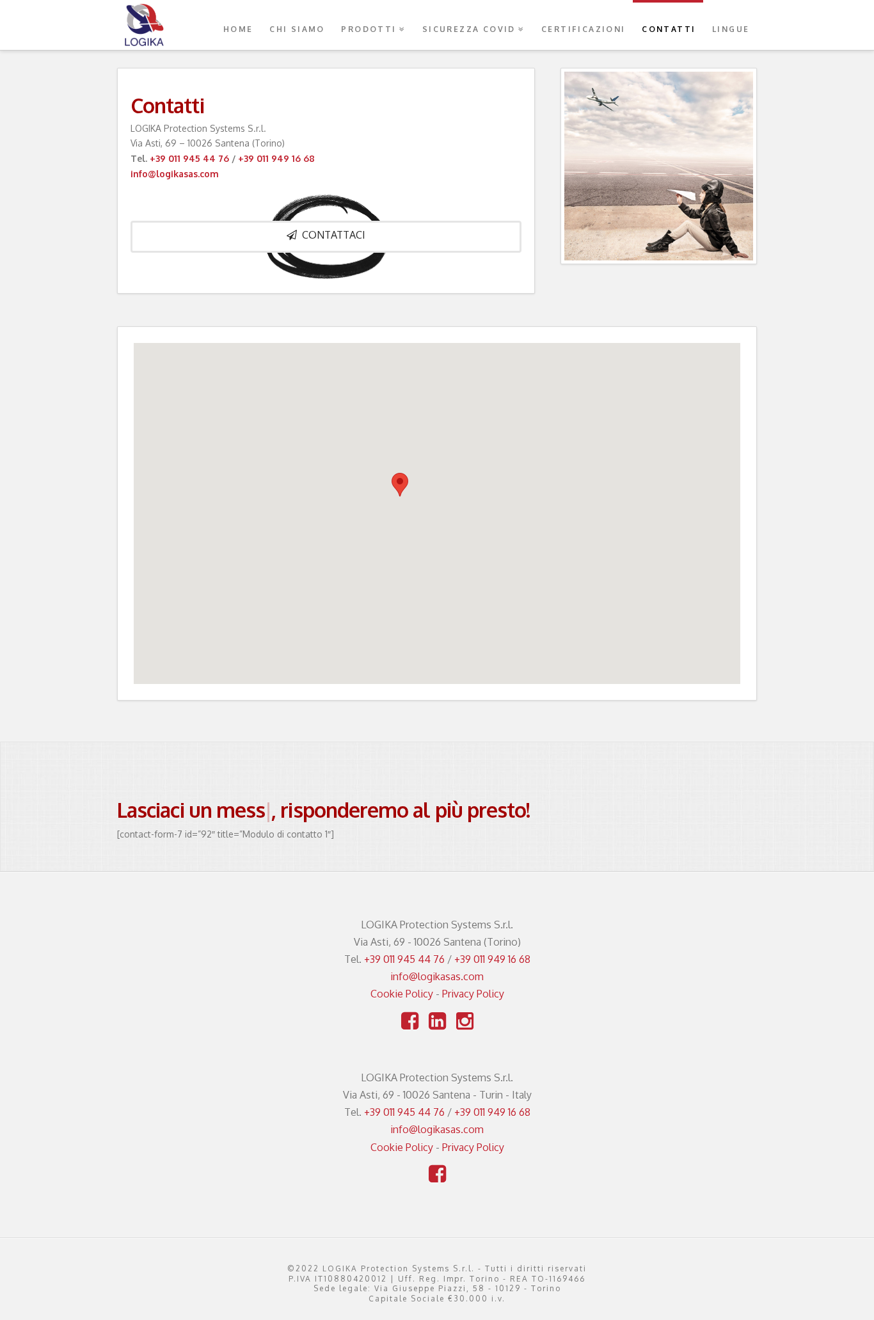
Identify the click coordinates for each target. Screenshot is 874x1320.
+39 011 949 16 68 (276, 158)
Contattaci (333, 234)
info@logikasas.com (175, 173)
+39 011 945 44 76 (189, 158)
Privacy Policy (473, 993)
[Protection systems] (144, 25)
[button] (400, 485)
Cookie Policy (401, 993)
